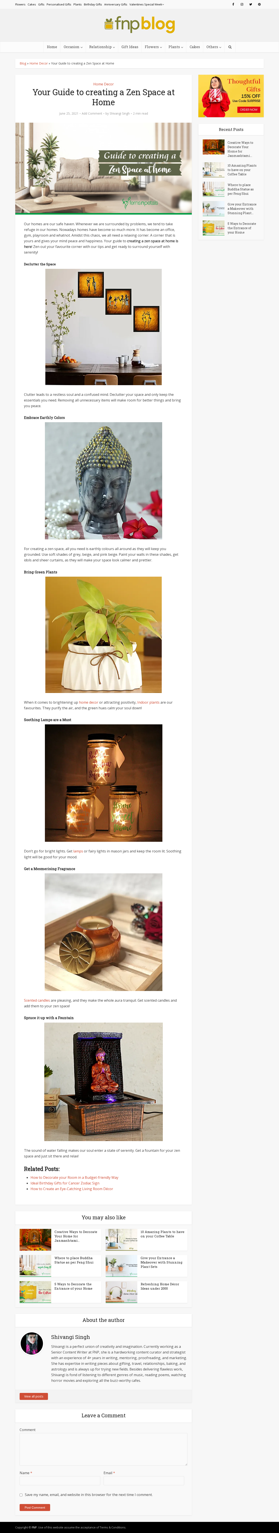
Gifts (41, 4)
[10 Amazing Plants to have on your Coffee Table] (215, 169)
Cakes (32, 4)
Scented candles (37, 1000)
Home (52, 46)
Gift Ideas (129, 46)
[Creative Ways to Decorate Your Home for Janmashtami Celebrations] (215, 146)
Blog (23, 63)
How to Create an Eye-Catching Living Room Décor (72, 1188)
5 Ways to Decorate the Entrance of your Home (73, 1286)
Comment (28, 1429)
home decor (88, 702)
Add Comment (92, 113)
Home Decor (38, 63)
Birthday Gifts (93, 4)
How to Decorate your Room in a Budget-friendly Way (74, 1177)
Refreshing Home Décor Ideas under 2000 (160, 1286)
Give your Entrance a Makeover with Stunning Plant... (242, 208)
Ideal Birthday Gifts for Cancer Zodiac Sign (65, 1183)
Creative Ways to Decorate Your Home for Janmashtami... (75, 1236)
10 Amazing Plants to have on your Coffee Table (162, 1234)
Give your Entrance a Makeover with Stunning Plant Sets (161, 1262)
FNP (34, 1527)
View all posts (33, 1396)
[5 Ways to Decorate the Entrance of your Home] (215, 227)
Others (212, 46)
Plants (77, 4)
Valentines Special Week (145, 4)
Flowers (20, 4)
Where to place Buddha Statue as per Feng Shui (74, 1260)
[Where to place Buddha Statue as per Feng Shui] (215, 189)
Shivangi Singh (120, 113)
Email (109, 1472)
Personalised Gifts (59, 4)
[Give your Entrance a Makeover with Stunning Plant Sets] (215, 208)
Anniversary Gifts (115, 4)
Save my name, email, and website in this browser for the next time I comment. (89, 1494)
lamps (78, 851)
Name (26, 1472)
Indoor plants (148, 702)
